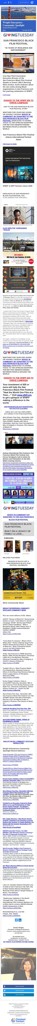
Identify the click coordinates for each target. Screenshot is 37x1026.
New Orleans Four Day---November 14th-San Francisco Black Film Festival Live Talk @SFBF (18, 792)
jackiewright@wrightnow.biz (20, 1014)
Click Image (6, 95)
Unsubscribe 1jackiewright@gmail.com (18, 1010)
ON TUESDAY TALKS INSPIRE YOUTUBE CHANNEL (18, 941)
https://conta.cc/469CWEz (12, 908)
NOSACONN (29, 321)
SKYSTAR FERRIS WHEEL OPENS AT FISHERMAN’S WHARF (16, 720)
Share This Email (20, 986)
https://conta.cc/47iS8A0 (11, 663)
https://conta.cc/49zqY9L (11, 690)
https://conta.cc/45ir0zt (11, 895)
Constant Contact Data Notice (22, 1012)
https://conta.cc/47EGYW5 (12, 634)
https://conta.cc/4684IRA (11, 916)
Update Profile (10, 1012)
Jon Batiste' (27, 299)
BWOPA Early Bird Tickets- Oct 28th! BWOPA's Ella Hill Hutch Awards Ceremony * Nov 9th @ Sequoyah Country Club (18, 832)
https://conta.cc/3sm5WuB (12, 827)
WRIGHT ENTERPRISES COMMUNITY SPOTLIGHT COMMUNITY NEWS (16, 609)
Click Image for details (10, 144)
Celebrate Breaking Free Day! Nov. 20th (17, 708)
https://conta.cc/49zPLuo (10, 813)
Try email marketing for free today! (18, 1023)
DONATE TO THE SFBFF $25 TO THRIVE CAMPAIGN (18, 101)
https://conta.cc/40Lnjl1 (11, 650)
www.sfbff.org (24, 395)
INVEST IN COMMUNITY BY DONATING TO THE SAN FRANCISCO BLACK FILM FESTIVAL (18, 117)
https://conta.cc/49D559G (11, 429)
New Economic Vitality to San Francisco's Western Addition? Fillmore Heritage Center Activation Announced (17, 850)
